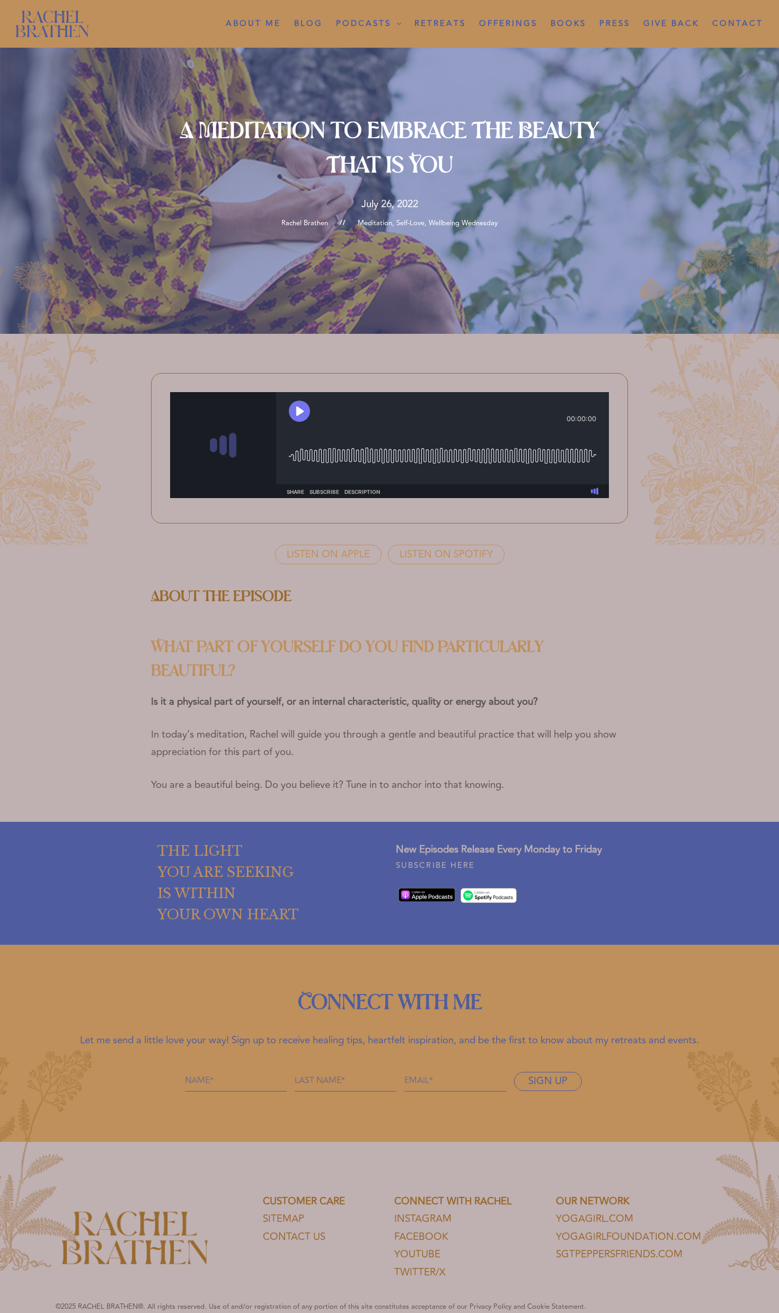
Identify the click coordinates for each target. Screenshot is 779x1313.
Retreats (440, 23)
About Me (253, 23)
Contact (737, 23)
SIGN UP (548, 1081)
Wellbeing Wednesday (463, 223)
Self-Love (410, 223)
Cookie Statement (555, 1306)
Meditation (375, 223)
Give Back (671, 23)
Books (568, 23)
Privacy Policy (490, 1306)
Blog (308, 23)
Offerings (508, 23)
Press (614, 23)
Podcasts (363, 23)
